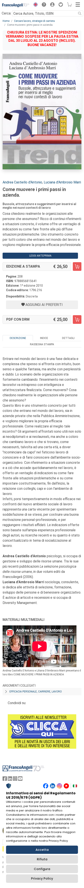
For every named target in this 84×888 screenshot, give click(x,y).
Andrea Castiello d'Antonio (22, 182)
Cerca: (6, 13)
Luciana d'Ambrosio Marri (62, 182)
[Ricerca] (79, 13)
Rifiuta (42, 859)
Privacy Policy (42, 878)
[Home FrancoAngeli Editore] (16, 5)
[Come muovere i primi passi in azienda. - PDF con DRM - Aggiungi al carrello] (77, 319)
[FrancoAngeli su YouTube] (20, 779)
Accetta (42, 850)
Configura (42, 869)
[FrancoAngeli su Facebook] (5, 779)
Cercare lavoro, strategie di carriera (34, 20)
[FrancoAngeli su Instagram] (15, 779)
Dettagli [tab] (68, 338)
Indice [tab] (44, 338)
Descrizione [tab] (18, 338)
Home (6, 20)
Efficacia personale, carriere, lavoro (35, 691)
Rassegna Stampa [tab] (42, 344)
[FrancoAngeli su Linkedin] (10, 779)
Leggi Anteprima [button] (40, 255)
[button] (34, 5)
